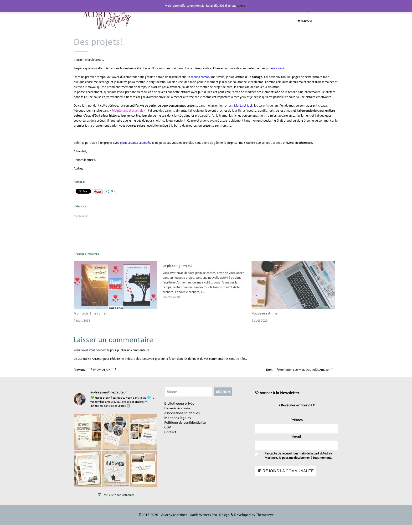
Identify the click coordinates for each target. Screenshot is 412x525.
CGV (167, 427)
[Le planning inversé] (207, 280)
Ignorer (242, 6)
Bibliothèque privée (179, 404)
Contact (170, 432)
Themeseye (264, 515)
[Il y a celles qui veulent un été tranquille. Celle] (143, 469)
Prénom (297, 420)
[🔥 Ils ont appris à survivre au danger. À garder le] (115, 469)
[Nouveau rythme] (294, 285)
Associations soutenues (182, 413)
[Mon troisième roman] (116, 285)
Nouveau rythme (264, 313)
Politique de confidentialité (185, 423)
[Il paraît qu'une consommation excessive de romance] (87, 432)
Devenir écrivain (177, 408)
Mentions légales (177, 418)
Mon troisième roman (90, 313)
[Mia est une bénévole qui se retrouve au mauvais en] (87, 469)
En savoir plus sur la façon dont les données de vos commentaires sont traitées (194, 359)
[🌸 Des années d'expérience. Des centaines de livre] (143, 432)
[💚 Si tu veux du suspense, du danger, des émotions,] (115, 432)
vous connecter (99, 350)
